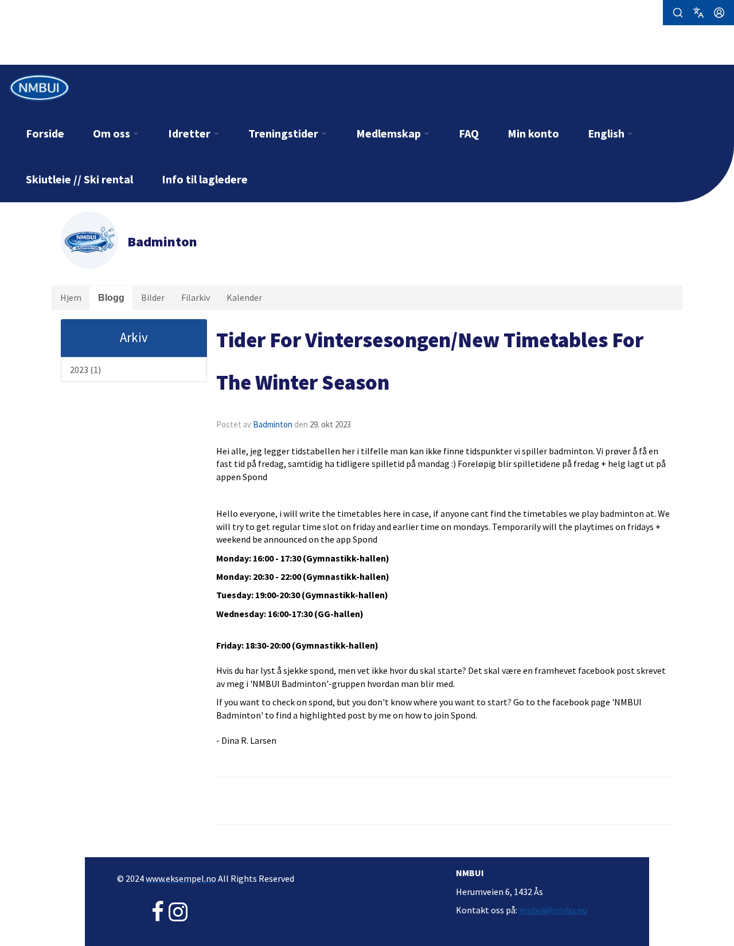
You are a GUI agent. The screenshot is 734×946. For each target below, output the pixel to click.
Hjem (70, 297)
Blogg (111, 298)
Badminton (272, 424)
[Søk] (677, 12)
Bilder (153, 297)
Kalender (244, 297)
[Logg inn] (719, 12)
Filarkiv (195, 297)
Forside (45, 133)
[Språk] (698, 12)
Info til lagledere (205, 179)
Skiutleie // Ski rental (79, 179)
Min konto (533, 133)
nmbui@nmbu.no (553, 910)
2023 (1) (85, 369)
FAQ (469, 133)
